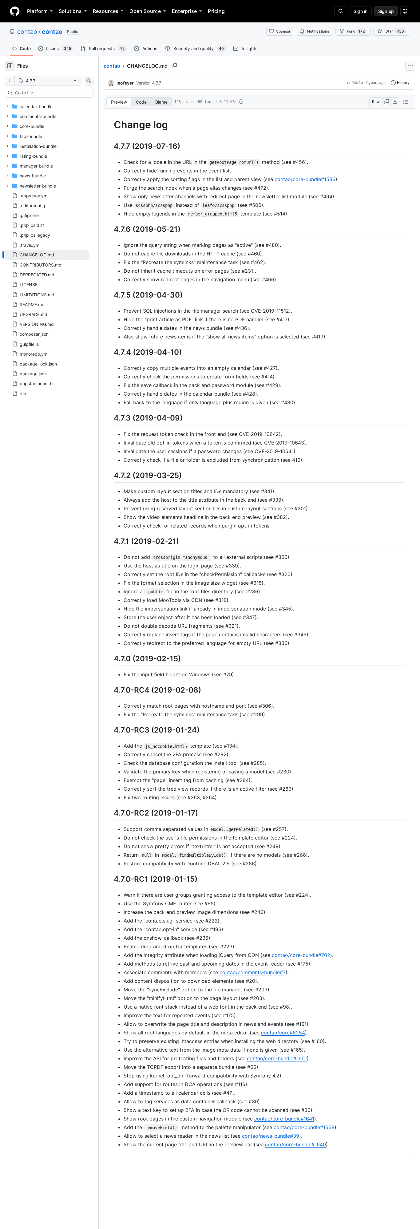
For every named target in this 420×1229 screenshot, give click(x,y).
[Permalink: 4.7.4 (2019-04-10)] (109, 352)
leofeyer (125, 82)
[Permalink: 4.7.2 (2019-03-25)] (109, 475)
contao (27, 31)
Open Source (145, 11)
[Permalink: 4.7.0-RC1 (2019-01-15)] (109, 879)
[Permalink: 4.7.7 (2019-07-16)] (109, 146)
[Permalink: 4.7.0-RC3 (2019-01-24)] (109, 730)
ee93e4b (355, 82)
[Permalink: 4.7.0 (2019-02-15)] (109, 658)
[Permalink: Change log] (109, 125)
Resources (105, 11)
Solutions (70, 11)
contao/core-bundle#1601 (277, 1058)
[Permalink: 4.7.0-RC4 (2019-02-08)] (109, 690)
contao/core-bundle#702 (301, 955)
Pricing (216, 11)
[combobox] (51, 92)
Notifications (318, 31)
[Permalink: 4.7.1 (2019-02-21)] (109, 541)
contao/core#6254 (283, 1032)
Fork (356, 31)
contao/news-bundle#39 (270, 1136)
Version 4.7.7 (148, 82)
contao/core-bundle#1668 (304, 1127)
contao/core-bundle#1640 (295, 1144)
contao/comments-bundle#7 (253, 972)
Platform (37, 11)
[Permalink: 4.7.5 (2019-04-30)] (109, 294)
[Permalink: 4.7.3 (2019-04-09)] (109, 418)
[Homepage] (15, 11)
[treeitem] (47, 255)
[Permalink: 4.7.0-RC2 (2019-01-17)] (109, 813)
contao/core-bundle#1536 (305, 179)
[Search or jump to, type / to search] (340, 11)
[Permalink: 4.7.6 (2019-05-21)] (109, 229)
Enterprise (184, 11)
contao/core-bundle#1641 (284, 1119)
